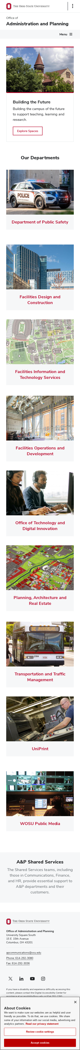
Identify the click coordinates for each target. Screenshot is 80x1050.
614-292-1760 (54, 996)
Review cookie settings (40, 1031)
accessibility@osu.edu (31, 996)
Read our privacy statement (42, 1023)
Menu (63, 34)
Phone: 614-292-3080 (19, 958)
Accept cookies (40, 1042)
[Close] (75, 1002)
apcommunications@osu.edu (23, 952)
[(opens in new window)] (32, 921)
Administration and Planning (37, 24)
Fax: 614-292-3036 (18, 963)
